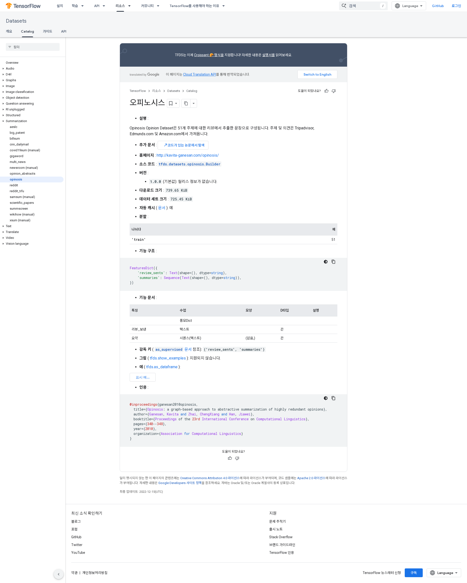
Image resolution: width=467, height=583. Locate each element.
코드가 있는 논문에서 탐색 (184, 145)
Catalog (27, 31)
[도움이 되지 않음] (333, 91)
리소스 (120, 6)
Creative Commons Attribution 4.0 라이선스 (210, 478)
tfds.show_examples (168, 358)
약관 (74, 573)
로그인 (456, 6)
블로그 (76, 521)
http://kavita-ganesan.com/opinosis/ (188, 155)
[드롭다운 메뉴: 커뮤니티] (159, 6)
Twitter (76, 545)
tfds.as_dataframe (162, 367)
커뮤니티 (147, 6)
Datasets (16, 21)
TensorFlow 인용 (281, 553)
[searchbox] (33, 47)
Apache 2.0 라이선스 (311, 478)
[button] (31, 69)
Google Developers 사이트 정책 (180, 483)
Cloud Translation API (199, 74)
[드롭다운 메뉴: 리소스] (131, 6)
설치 (60, 6)
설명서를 (268, 55)
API (96, 6)
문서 (161, 208)
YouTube (78, 553)
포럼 (74, 529)
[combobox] (363, 5)
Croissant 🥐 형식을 (209, 55)
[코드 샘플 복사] (333, 262)
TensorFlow (138, 91)
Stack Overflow (281, 537)
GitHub (438, 6)
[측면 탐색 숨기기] (58, 574)
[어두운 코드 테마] (326, 262)
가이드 (47, 31)
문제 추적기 (277, 521)
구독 (414, 573)
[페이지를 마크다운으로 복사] (186, 103)
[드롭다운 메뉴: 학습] (84, 6)
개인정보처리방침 (95, 573)
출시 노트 (276, 529)
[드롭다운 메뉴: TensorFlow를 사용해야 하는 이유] (225, 6)
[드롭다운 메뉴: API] (105, 6)
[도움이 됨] (326, 91)
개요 (9, 31)
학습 (75, 6)
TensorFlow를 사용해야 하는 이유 (194, 6)
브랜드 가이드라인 (282, 545)
